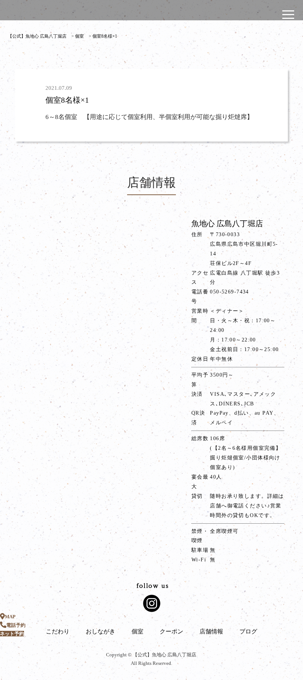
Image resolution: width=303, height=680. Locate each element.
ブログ (248, 631)
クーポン (171, 631)
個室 (137, 631)
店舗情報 (211, 631)
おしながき (100, 631)
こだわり (57, 631)
